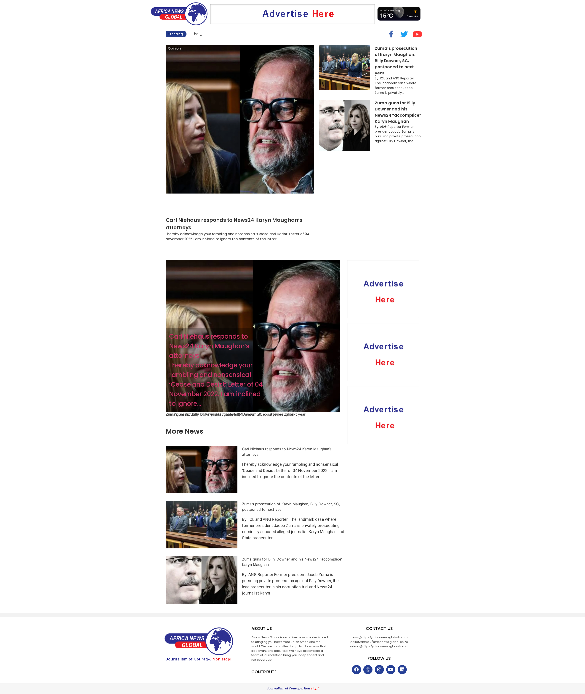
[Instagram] (379, 669)
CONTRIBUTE (264, 672)
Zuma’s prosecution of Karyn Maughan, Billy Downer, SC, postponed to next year (396, 60)
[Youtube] (390, 669)
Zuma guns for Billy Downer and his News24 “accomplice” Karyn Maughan (230, 414)
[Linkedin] (402, 669)
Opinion (174, 48)
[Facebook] (356, 669)
